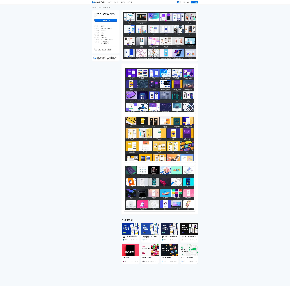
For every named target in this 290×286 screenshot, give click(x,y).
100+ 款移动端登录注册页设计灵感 (130, 237)
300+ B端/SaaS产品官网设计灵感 (188, 237)
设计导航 (123, 2)
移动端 (104, 49)
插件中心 (116, 2)
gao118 (103, 26)
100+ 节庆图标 (126, 257)
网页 (99, 49)
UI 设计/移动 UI (105, 42)
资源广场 (110, 2)
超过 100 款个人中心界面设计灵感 (169, 237)
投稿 (196, 2)
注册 (188, 2)
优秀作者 (129, 2)
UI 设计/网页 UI (105, 43)
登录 (184, 2)
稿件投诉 (111, 39)
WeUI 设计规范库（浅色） (187, 257)
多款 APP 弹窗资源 (166, 257)
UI (95, 49)
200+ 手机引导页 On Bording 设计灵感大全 (149, 237)
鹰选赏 (109, 49)
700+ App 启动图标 (147, 257)
